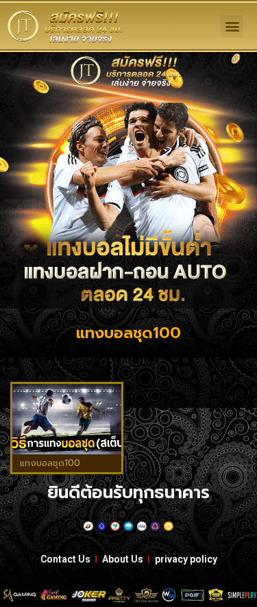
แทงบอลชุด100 (50, 462)
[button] (232, 26)
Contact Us (65, 559)
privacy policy (186, 559)
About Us (122, 559)
